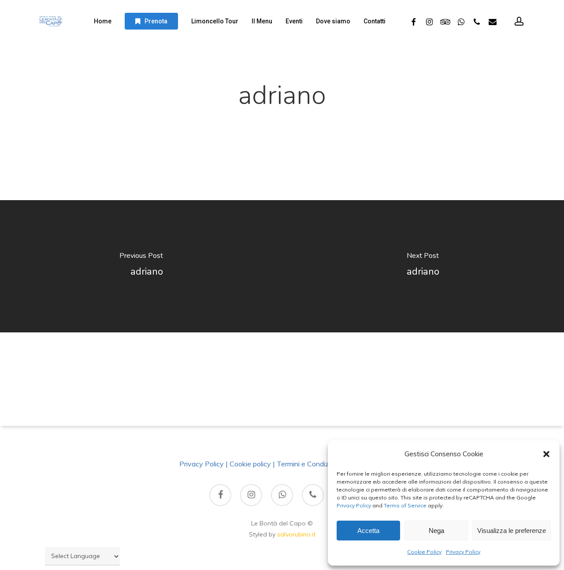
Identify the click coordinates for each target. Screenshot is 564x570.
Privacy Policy (354, 505)
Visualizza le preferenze (511, 530)
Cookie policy (250, 463)
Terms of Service (404, 505)
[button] (546, 454)
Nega (436, 530)
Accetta (368, 530)
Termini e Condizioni (308, 463)
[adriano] (141, 266)
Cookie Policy (424, 551)
